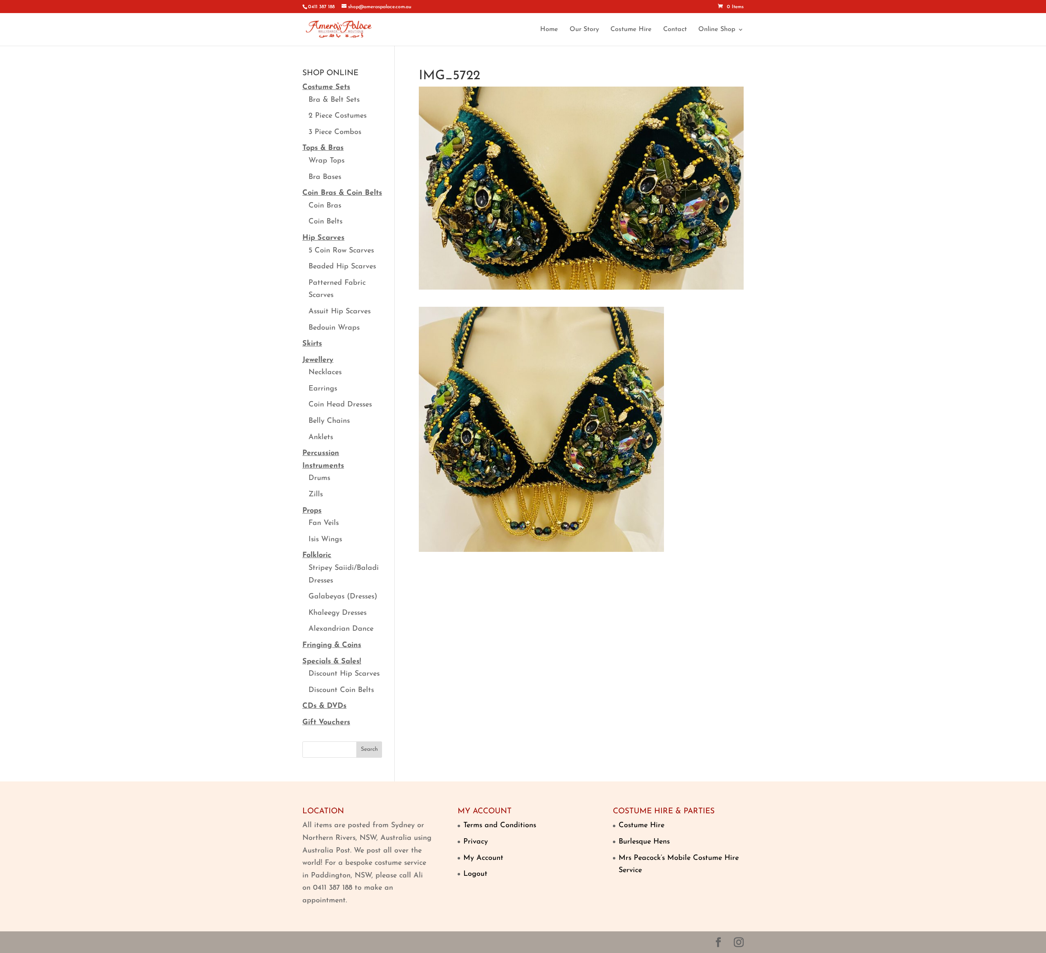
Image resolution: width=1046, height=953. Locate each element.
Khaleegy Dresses (337, 613)
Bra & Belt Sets (334, 100)
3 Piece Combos (334, 132)
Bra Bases (324, 177)
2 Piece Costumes (337, 116)
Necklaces (325, 372)
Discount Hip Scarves (344, 674)
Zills (315, 494)
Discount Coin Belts (341, 690)
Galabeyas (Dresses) (342, 596)
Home (549, 30)
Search (369, 749)
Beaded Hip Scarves (342, 266)
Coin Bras (324, 206)
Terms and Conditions (499, 825)
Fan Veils (323, 523)
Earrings (322, 389)
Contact (675, 30)
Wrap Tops (326, 161)
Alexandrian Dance (340, 629)
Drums (319, 478)
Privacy (475, 842)
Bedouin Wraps (334, 328)
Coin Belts (325, 221)
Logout (475, 874)
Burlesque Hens (644, 842)
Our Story (584, 30)
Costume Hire (631, 30)
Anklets (320, 437)
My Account (483, 858)
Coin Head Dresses (340, 404)
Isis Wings (325, 539)
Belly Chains (329, 421)
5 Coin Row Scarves (341, 250)
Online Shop (716, 30)
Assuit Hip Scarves (339, 311)
